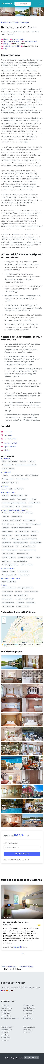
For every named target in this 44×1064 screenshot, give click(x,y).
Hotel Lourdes (28, 1013)
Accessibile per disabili (11, 46)
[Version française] (2, 992)
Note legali (31, 1057)
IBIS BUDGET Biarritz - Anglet (15, 922)
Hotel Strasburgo (29, 1027)
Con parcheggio (18, 39)
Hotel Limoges (28, 1011)
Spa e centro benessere (12, 41)
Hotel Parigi (5, 1035)
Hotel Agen (5, 1005)
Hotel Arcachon (6, 1008)
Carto (16, 644)
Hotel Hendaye (28, 1005)
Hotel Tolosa (27, 1032)
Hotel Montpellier (7, 1027)
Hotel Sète (5, 1040)
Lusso (5, 48)
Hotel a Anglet (7, 4)
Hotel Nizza (5, 1032)
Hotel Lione (27, 1016)
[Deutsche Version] (12, 992)
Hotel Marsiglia (28, 1018)
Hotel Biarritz (5, 1013)
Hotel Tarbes (27, 1030)
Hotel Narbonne (6, 1030)
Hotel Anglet (12, 967)
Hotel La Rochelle (29, 1008)
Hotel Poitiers (5, 1038)
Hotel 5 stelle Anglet (27, 967)
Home (3, 967)
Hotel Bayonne (6, 1011)
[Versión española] (7, 992)
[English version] (4, 992)
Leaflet (5, 644)
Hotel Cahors (5, 1016)
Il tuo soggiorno (11, 843)
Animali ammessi (30, 41)
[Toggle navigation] (40, 3)
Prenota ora (22, 854)
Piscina (5, 39)
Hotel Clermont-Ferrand (9, 1018)
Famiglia (6, 44)
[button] (2, 12)
